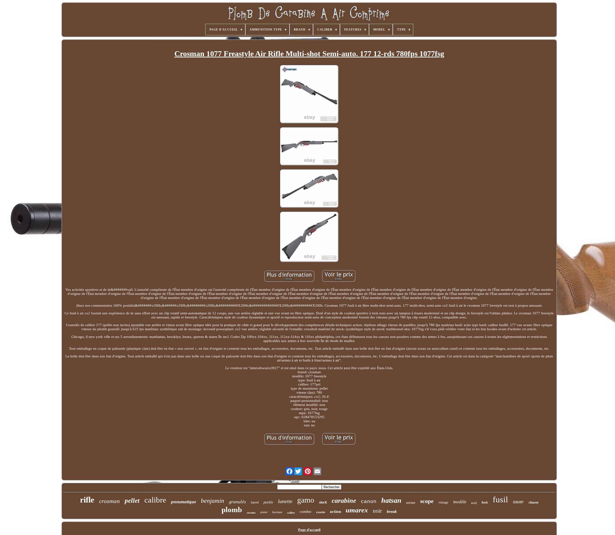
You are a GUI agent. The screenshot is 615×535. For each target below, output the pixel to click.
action (335, 511)
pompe (410, 502)
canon (368, 501)
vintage (443, 502)
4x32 (474, 503)
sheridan (251, 512)
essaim (320, 512)
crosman (109, 501)
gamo (305, 500)
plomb (231, 509)
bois (485, 502)
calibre (155, 500)
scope (427, 501)
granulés (237, 501)
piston (263, 512)
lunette (285, 501)
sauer (518, 501)
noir (377, 511)
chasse (534, 502)
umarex (357, 510)
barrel (255, 502)
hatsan (391, 500)
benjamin (212, 500)
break (392, 511)
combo (305, 511)
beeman (277, 512)
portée (268, 502)
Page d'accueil (309, 530)
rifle (87, 499)
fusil (500, 499)
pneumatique (183, 501)
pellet (132, 500)
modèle (459, 501)
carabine (344, 500)
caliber (291, 512)
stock (323, 502)
